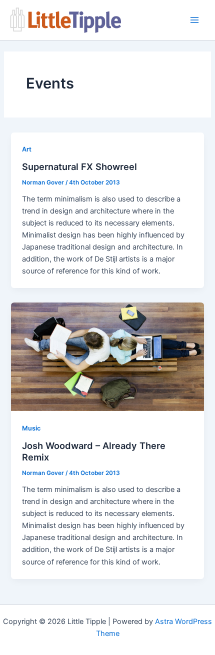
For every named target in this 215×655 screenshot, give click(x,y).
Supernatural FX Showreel (79, 166)
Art (27, 149)
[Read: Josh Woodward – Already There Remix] (107, 356)
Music (31, 428)
